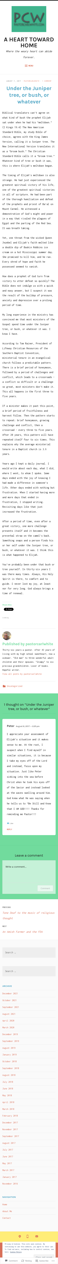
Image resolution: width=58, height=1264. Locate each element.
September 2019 (10, 1041)
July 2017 (7, 1149)
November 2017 (10, 1129)
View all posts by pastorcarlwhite (22, 674)
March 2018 (8, 1109)
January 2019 (9, 1054)
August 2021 (8, 1014)
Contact (6, 1218)
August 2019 (8, 1048)
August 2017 (8, 1143)
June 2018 (7, 1088)
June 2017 (7, 1156)
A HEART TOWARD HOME (29, 42)
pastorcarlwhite (31, 81)
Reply (9, 829)
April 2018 (8, 1102)
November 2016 (10, 1183)
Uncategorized (14, 686)
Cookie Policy (16, 1252)
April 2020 (8, 1020)
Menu (30, 65)
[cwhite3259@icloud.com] (36, 1237)
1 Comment (47, 81)
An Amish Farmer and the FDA (22, 929)
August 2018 (8, 1075)
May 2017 (7, 1163)
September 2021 (10, 1007)
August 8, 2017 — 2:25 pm (28, 726)
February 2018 (10, 1115)
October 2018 (9, 1061)
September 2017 (10, 1136)
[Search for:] (29, 953)
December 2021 (10, 993)
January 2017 (9, 1177)
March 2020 (8, 1027)
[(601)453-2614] (27, 1237)
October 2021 (9, 1000)
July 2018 (7, 1082)
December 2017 (10, 1122)
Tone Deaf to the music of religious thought (28, 913)
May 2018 (7, 1095)
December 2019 (10, 1034)
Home (4, 1204)
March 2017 (8, 1170)
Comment (45, 888)
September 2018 (10, 1068)
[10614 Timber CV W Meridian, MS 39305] (20, 1237)
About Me (7, 1211)
